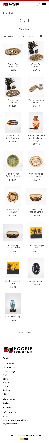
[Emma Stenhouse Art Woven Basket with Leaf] (13, 196)
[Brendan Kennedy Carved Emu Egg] (36, 268)
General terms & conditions (15, 420)
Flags (5, 393)
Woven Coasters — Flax (36, 101)
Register (6, 403)
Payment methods (11, 423)
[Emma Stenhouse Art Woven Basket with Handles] (36, 161)
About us (7, 416)
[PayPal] (22, 439)
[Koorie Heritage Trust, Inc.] (11, 4)
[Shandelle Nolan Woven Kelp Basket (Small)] (36, 196)
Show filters (24, 29)
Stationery (7, 390)
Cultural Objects (10, 371)
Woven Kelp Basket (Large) (13, 246)
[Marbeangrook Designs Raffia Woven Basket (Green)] (13, 161)
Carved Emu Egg (36, 281)
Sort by (18, 36)
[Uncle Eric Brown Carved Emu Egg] (13, 303)
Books (6, 378)
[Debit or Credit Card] (26, 439)
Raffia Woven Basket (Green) (13, 175)
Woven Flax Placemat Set (13, 65)
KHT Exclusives (10, 367)
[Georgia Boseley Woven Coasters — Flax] (36, 87)
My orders (7, 407)
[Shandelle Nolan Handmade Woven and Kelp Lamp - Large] (36, 122)
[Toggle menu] (43, 4)
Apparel (6, 382)
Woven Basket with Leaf (13, 210)
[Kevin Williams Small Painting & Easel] (36, 232)
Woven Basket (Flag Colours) (13, 136)
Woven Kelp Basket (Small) (36, 210)
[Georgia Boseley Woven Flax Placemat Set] (13, 51)
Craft (5, 375)
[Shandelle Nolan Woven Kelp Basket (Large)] (13, 232)
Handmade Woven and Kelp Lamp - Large (36, 138)
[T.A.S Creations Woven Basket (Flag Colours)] (13, 122)
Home (5, 13)
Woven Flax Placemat (36, 65)
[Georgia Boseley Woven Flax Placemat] (36, 51)
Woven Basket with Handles (36, 175)
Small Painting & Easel (36, 246)
